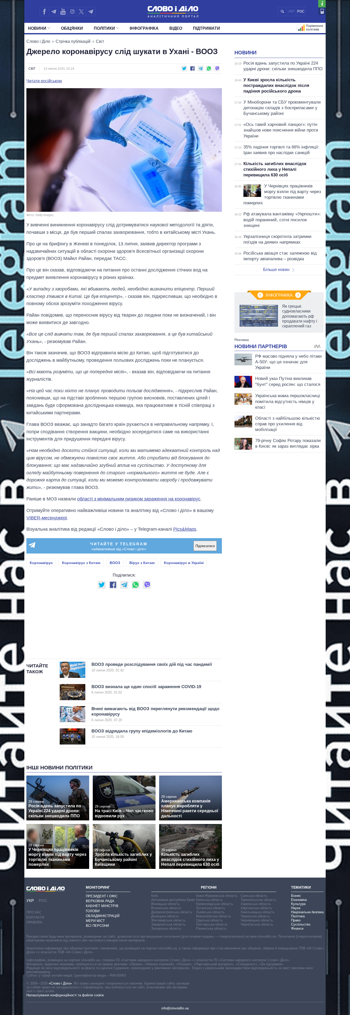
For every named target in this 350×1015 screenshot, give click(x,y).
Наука (295, 908)
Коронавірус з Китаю (81, 563)
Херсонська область (256, 908)
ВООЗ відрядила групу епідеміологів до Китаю (141, 734)
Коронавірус (41, 563)
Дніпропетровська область (171, 912)
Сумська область (254, 896)
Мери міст (95, 921)
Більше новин (276, 269)
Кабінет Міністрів (102, 906)
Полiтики (104, 28)
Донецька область (165, 916)
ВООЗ (115, 563)
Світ (100, 41)
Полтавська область (212, 924)
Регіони (209, 887)
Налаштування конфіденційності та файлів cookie (65, 995)
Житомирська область (168, 920)
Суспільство (300, 924)
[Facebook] (44, 11)
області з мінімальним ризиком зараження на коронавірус (138, 498)
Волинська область (166, 908)
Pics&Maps (184, 529)
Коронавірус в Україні (184, 563)
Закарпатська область (168, 924)
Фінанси (297, 928)
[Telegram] (53, 11)
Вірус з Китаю (142, 563)
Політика (298, 916)
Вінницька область (165, 904)
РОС (300, 11)
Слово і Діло (38, 41)
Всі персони (97, 926)
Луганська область (210, 908)
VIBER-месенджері (46, 517)
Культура (298, 904)
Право (296, 920)
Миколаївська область (213, 916)
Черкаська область (255, 916)
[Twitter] (81, 11)
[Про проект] (322, 3)
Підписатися (205, 546)
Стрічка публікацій (73, 41)
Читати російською (44, 81)
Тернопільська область (258, 900)
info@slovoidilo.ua (175, 1008)
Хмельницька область (258, 912)
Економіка (299, 900)
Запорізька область (166, 928)
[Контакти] (322, 11)
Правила (34, 922)
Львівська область (210, 912)
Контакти (35, 917)
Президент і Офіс (102, 896)
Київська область (209, 900)
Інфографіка (144, 28)
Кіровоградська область (214, 904)
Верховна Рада (100, 901)
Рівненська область (211, 928)
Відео (175, 28)
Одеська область (209, 920)
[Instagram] (72, 11)
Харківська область (256, 904)
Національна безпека (307, 912)
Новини (37, 28)
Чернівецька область (257, 920)
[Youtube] (62, 11)
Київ (154, 896)
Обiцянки (72, 28)
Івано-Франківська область (217, 896)
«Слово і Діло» (60, 983)
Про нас (34, 912)
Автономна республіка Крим (173, 900)
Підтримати (206, 28)
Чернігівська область (257, 924)
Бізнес (296, 896)
